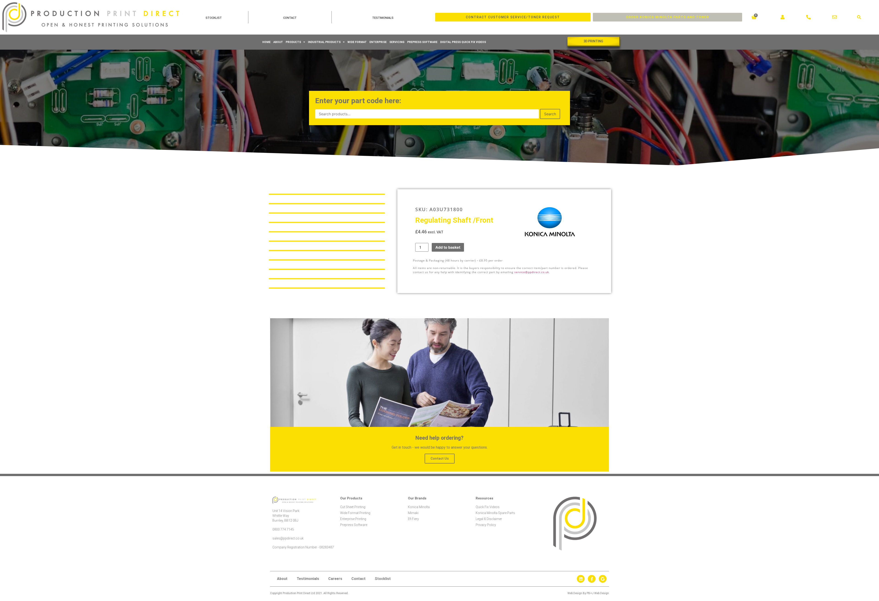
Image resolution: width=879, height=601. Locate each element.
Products (293, 42)
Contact (290, 17)
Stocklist (383, 579)
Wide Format (357, 42)
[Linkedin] (581, 579)
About (278, 42)
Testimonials (382, 17)
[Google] (603, 579)
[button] (859, 17)
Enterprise (378, 42)
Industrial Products (324, 42)
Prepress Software (422, 42)
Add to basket (447, 247)
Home (266, 42)
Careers (335, 579)
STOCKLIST (214, 17)
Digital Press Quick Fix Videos (463, 42)
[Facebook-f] (592, 579)
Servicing (396, 42)
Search (550, 114)
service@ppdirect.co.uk (531, 272)
